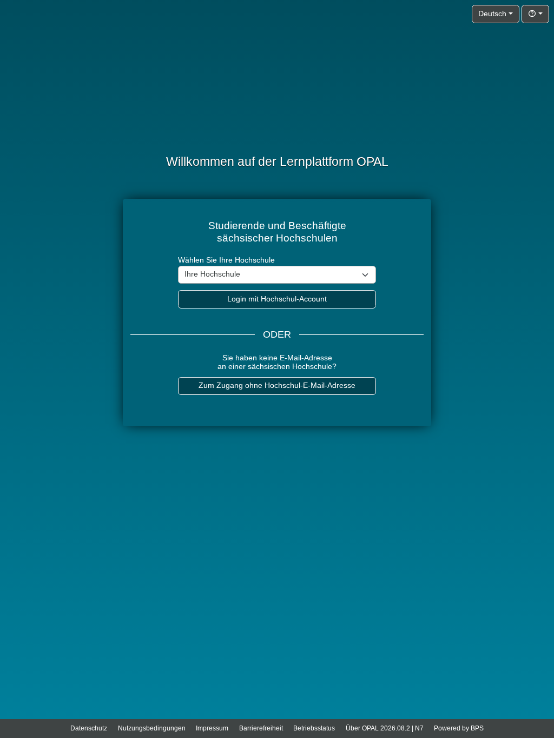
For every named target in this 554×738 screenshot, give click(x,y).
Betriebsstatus (314, 728)
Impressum (212, 728)
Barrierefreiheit (261, 728)
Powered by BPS (459, 728)
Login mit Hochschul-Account (277, 299)
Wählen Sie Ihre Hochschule (226, 260)
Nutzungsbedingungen (152, 728)
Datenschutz (88, 728)
